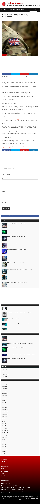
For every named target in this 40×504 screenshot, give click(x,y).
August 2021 (4, 451)
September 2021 (5, 449)
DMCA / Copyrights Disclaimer (6, 477)
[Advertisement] (20, 64)
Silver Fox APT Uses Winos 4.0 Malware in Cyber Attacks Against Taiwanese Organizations (17, 491)
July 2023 (3, 418)
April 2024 (4, 402)
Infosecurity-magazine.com (24, 146)
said (36, 97)
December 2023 (5, 409)
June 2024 (4, 398)
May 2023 (3, 421)
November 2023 (5, 411)
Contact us (3, 473)
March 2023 (4, 425)
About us (3, 475)
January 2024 (4, 407)
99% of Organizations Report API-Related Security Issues (11, 492)
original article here (6, 147)
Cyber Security (16, 9)
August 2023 (4, 416)
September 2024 (5, 393)
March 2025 (4, 383)
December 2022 (5, 430)
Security (10, 9)
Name (3, 191)
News (5, 9)
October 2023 (4, 412)
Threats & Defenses (25, 9)
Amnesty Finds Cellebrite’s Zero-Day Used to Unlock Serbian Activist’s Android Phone (16, 487)
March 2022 (4, 446)
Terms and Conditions (5, 480)
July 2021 (3, 453)
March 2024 (4, 404)
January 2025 (4, 386)
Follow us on (8, 215)
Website (4, 202)
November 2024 (5, 390)
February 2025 (4, 384)
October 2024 (4, 391)
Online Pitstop (15, 3)
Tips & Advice (33, 9)
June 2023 (4, 419)
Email (3, 197)
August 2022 (4, 437)
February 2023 (4, 427)
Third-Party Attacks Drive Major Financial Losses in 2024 (11, 485)
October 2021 (4, 448)
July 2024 (3, 397)
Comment (4, 178)
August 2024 (4, 395)
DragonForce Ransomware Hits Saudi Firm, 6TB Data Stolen (12, 489)
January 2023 (4, 428)
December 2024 (5, 388)
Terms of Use (33, 498)
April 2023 (4, 423)
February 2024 (4, 405)
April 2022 (4, 444)
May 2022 (3, 442)
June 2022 (4, 441)
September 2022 (5, 435)
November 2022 (5, 432)
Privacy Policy (3, 478)
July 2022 (3, 439)
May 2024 (3, 400)
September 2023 (5, 414)
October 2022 (4, 434)
